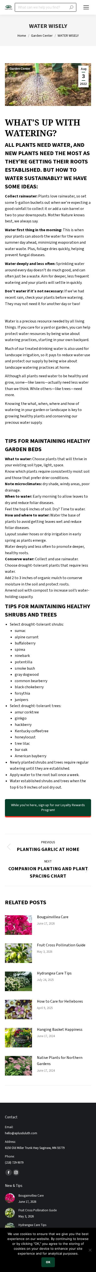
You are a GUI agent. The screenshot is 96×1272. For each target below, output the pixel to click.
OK (48, 1262)
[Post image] (18, 925)
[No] (89, 1250)
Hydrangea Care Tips (54, 973)
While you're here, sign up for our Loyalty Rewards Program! (48, 808)
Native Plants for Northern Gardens (59, 1061)
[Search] (71, 7)
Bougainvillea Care (52, 917)
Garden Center (20, 68)
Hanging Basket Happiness (59, 1029)
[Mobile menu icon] (86, 7)
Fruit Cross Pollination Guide (61, 945)
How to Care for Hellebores (60, 1001)
